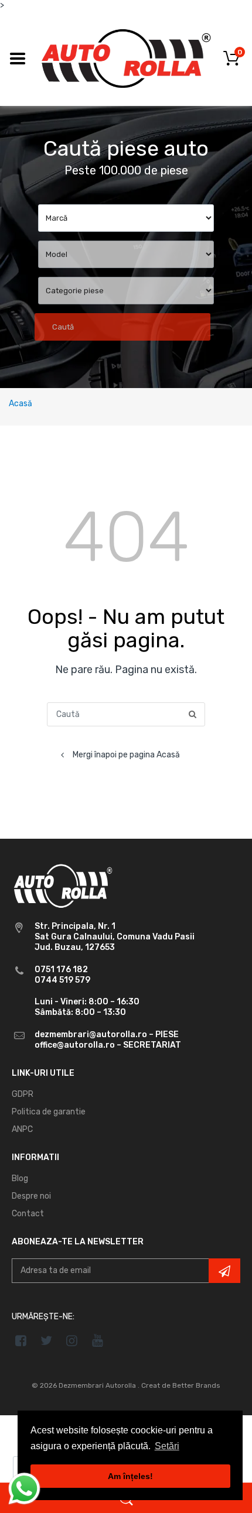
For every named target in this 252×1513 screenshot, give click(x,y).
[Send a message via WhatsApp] (24, 1488)
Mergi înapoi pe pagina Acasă (126, 755)
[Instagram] (72, 1340)
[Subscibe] (224, 1270)
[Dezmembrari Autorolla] (126, 58)
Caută (63, 327)
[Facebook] (21, 1340)
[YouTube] (97, 1340)
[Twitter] (47, 1340)
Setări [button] (167, 1446)
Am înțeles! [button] (130, 1476)
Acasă (20, 404)
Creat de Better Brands (180, 1385)
